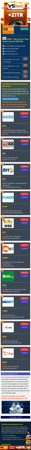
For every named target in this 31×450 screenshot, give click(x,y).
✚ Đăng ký (24, 113)
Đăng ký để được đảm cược (10, 99)
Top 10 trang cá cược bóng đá (10, 377)
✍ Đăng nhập (24, 29)
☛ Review (24, 116)
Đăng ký (25, 58)
